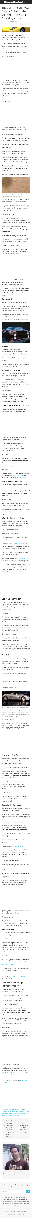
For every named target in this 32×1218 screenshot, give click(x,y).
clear (17, 1111)
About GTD (20, 1214)
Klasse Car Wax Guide (19, 976)
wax (15, 1115)
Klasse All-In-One (17, 475)
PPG (28, 1113)
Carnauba (4, 1111)
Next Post (23, 1126)
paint (20, 1113)
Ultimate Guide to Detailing (14, 2)
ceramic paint (11, 1111)
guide (6, 1113)
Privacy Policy (12, 1214)
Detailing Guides (13, 1109)
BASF (24, 1109)
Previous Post (10, 1128)
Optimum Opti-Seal (8, 1072)
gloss (3, 1113)
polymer (24, 1113)
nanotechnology (13, 1113)
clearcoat (21, 1111)
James (15, 21)
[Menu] (2, 2)
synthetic (10, 1115)
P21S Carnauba (19, 544)
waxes (18, 1115)
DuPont (27, 1111)
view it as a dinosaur (16, 846)
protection (4, 1115)
